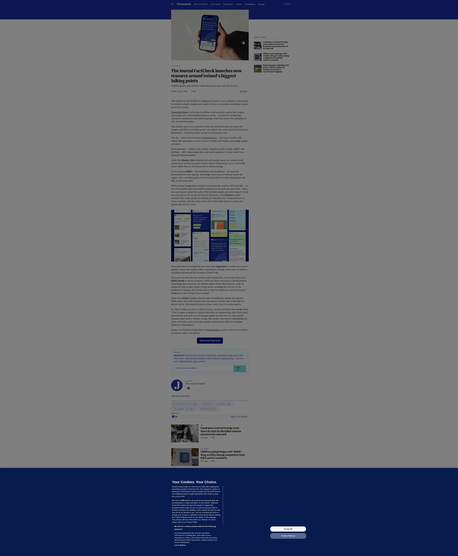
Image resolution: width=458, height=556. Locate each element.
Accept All (288, 529)
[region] (229, 512)
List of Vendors (180, 545)
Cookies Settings (288, 536)
